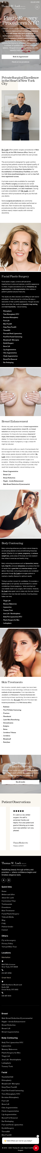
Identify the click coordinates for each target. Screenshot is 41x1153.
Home (4, 891)
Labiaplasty (6, 1063)
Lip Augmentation (9, 1114)
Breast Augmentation (10, 1032)
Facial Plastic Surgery (10, 914)
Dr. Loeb (5, 150)
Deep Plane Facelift (9, 1087)
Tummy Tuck (7, 1066)
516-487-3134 (6, 996)
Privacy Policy (7, 944)
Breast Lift (6, 1028)
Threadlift (6, 1132)
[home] (13, 7)
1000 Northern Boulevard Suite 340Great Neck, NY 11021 (12, 987)
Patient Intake (7, 927)
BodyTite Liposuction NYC (12, 1042)
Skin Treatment (8, 911)
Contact (5, 930)
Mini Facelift (7, 1135)
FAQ (3, 923)
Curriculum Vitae (9, 901)
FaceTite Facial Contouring (13, 1091)
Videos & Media (8, 917)
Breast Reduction (9, 1025)
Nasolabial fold (7, 1077)
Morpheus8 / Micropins (11, 1084)
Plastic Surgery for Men (11, 1053)
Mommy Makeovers (9, 1049)
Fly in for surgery (9, 940)
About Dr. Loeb (8, 898)
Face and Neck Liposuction (12, 1125)
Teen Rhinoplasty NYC (11, 1094)
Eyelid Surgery (8, 1128)
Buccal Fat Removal (10, 1118)
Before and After (8, 894)
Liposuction (6, 1046)
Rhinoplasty (7, 1080)
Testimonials (7, 904)
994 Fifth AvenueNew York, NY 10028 (10, 966)
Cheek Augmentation (10, 1111)
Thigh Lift (6, 1056)
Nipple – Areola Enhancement (13, 1022)
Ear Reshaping (8, 1121)
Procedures (6, 907)
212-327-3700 (35, 2)
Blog (3, 920)
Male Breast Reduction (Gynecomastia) (17, 1018)
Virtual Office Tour (9, 947)
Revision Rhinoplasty (10, 1097)
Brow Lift (5, 1104)
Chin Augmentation (10, 1108)
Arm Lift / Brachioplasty (11, 1060)
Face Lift (5, 1101)
